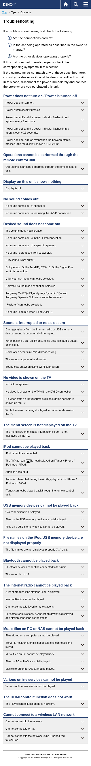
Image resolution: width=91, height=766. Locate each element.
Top (4, 12)
